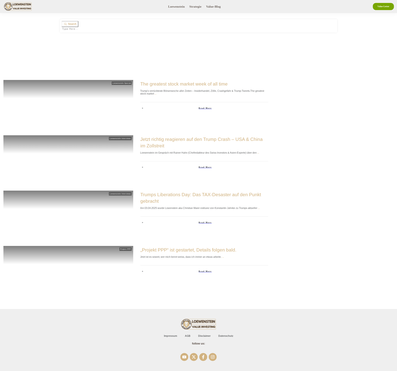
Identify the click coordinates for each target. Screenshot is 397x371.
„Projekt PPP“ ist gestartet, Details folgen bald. (189, 249)
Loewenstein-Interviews (120, 138)
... (155, 93)
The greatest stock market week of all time (184, 83)
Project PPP (125, 249)
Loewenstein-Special (121, 83)
